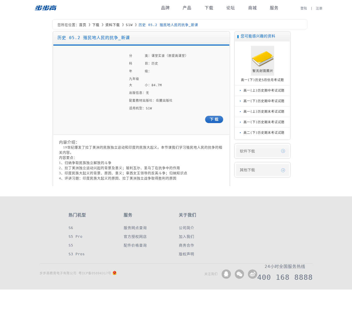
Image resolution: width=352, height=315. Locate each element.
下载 (209, 8)
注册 (319, 8)
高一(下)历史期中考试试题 (264, 101)
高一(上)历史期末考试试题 (264, 111)
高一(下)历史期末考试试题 (264, 122)
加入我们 (186, 236)
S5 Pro (75, 236)
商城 (252, 8)
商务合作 (186, 245)
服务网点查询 (135, 228)
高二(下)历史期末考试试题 (264, 133)
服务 (274, 8)
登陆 (303, 8)
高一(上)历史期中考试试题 (264, 90)
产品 (187, 8)
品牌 (165, 8)
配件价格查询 (135, 245)
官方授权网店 (135, 236)
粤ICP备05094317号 (95, 273)
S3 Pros (77, 254)
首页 (82, 25)
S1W (129, 25)
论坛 (230, 8)
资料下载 (112, 25)
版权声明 (186, 254)
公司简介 (186, 228)
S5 (71, 245)
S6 (71, 228)
